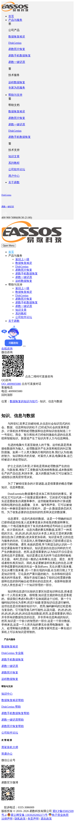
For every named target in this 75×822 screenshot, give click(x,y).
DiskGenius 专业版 (12, 653)
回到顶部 (7, 394)
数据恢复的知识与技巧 (24, 401)
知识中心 (7, 693)
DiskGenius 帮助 (11, 706)
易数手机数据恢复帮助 (15, 713)
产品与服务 (15, 19)
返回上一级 (22, 259)
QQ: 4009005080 (11, 383)
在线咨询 (7, 348)
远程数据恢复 (23, 280)
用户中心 (14, 175)
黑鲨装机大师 (9, 747)
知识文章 (14, 156)
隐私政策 (20, 818)
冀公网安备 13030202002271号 (29, 814)
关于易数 (14, 182)
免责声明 (33, 818)
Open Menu (8, 245)
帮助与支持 (15, 94)
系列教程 (14, 162)
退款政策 (46, 818)
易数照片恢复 (16, 49)
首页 (11, 16)
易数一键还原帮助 (12, 719)
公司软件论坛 (16, 169)
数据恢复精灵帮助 (12, 700)
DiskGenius (14, 42)
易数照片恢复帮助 (12, 726)
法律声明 (7, 818)
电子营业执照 (60, 814)
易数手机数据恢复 (19, 55)
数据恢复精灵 (16, 36)
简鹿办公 (7, 753)
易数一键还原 (16, 62)
